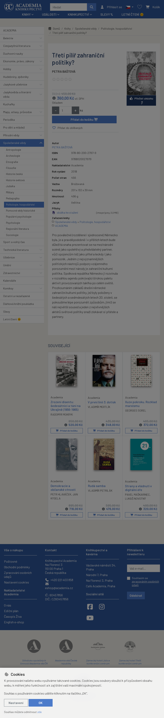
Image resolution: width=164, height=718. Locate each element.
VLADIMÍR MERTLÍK (99, 407)
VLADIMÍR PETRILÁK (100, 490)
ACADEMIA (9, 30)
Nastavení (16, 703)
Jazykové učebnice (15, 84)
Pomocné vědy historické (20, 210)
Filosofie (11, 168)
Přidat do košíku (82, 119)
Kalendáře (9, 280)
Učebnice (9, 257)
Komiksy (8, 288)
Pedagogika (12, 198)
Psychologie (13, 222)
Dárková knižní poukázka (18, 303)
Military (10, 192)
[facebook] (90, 607)
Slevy (6, 311)
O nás (7, 605)
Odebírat (136, 595)
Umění (7, 265)
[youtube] (90, 618)
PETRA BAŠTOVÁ (63, 71)
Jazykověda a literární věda (17, 94)
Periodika (9, 119)
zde (39, 712)
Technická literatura (16, 249)
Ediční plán (11, 611)
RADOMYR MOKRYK (62, 414)
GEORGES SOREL (135, 410)
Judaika (10, 186)
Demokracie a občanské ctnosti (63, 487)
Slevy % (106, 14)
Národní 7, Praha (97, 575)
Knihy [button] (26, 14)
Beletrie (8, 38)
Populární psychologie (18, 216)
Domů (56, 28)
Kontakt (51, 550)
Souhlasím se (145, 581)
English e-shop (14, 622)
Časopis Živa (13, 616)
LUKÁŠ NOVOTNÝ (135, 498)
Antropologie (13, 149)
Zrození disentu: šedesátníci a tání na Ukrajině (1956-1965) (66, 405)
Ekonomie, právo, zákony (18, 61)
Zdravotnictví (11, 273)
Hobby (7, 69)
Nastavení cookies (16, 582)
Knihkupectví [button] (78, 14)
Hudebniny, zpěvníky (16, 76)
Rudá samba (97, 486)
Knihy (67, 28)
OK (41, 703)
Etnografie (12, 162)
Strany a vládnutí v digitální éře (138, 488)
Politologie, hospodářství (20, 204)
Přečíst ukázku (143, 98)
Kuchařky (9, 104)
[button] (129, 7)
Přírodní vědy (11, 135)
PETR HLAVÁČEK (61, 494)
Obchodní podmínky (17, 567)
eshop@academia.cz (59, 588)
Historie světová (15, 180)
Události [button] (49, 14)
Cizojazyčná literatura (16, 45)
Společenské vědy (14, 143)
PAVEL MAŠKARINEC (137, 494)
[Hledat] (91, 7)
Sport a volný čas (14, 242)
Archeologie (13, 155)
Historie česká (14, 174)
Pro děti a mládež (14, 127)
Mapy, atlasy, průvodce (17, 112)
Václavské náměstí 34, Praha (101, 567)
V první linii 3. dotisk (102, 402)
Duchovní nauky (13, 53)
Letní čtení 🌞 (133, 14)
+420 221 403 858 (61, 580)
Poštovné (10, 561)
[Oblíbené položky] (139, 7)
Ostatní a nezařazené (16, 296)
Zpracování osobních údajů (18, 574)
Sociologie (12, 235)
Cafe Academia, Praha (100, 586)
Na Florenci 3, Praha (99, 580)
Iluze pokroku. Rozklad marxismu (141, 404)
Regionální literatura (17, 228)
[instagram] (102, 607)
